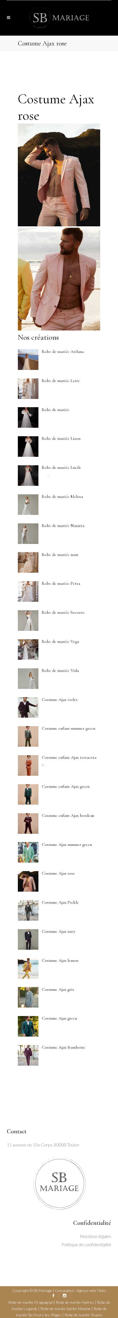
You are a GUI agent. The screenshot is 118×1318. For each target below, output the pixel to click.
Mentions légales (95, 1236)
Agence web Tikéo (91, 1290)
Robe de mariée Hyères (75, 1302)
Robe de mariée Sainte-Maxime (65, 1308)
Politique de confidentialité (86, 1244)
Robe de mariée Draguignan (31, 1302)
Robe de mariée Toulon (83, 1315)
